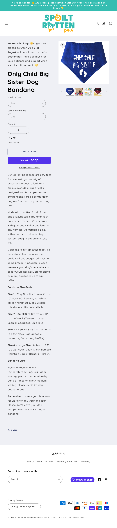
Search (30, 461)
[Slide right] (106, 91)
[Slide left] (61, 91)
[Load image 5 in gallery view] (79, 92)
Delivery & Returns (67, 461)
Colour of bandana (17, 110)
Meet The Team (45, 461)
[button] (6, 23)
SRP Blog (85, 461)
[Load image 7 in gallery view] (98, 92)
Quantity (12, 124)
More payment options (29, 167)
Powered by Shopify (40, 517)
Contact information (76, 517)
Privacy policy (57, 517)
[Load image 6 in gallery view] (88, 92)
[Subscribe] (59, 479)
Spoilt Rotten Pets (23, 517)
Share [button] (14, 430)
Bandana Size (14, 97)
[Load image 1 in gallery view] (70, 92)
